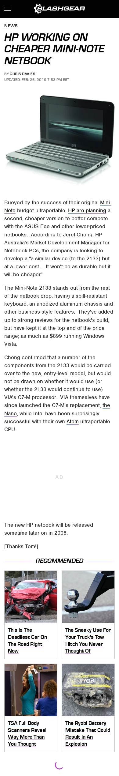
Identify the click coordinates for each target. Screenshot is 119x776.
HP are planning (87, 210)
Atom (73, 421)
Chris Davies (22, 74)
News (11, 26)
